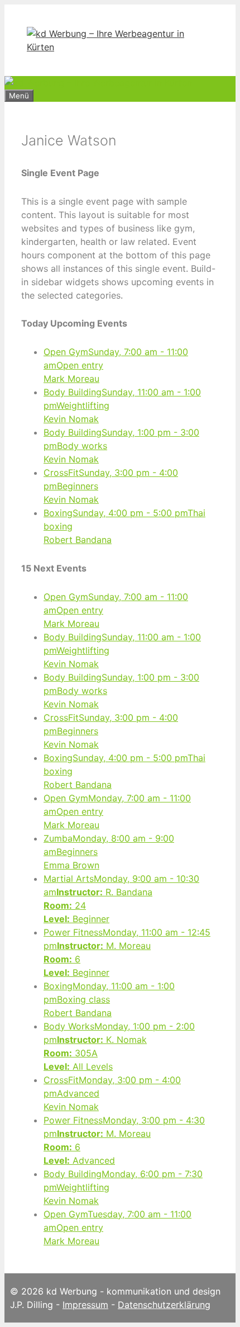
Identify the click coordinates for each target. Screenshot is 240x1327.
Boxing (109, 999)
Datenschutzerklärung (164, 1304)
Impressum (85, 1304)
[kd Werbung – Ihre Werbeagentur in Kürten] (120, 47)
